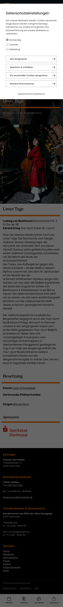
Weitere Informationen (22, 83)
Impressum (39, 93)
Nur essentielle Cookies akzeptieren (29, 75)
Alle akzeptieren (18, 58)
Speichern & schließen (21, 67)
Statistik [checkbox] (14, 44)
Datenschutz (25, 93)
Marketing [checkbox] (15, 49)
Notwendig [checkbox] (15, 39)
